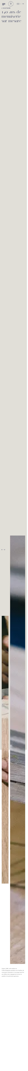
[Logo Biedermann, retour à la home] (11, 4)
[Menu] (3, 4)
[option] (5, 750)
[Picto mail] (18, 4)
